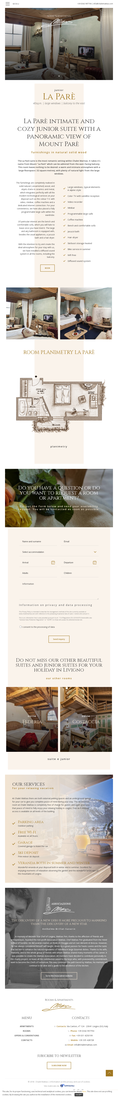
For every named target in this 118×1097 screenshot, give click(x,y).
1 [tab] (59, 76)
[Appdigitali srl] (67, 1086)
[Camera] (32, 313)
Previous (51, 313)
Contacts (26, 1040)
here (84, 1091)
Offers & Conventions (26, 1035)
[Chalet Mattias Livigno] (59, 26)
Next (66, 313)
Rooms (26, 1031)
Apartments (27, 1026)
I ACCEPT (78, 1094)
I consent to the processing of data (38, 627)
